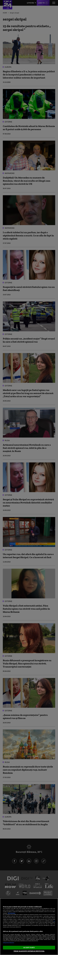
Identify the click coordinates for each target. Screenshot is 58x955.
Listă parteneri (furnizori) (8, 942)
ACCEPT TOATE (28, 947)
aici (54, 920)
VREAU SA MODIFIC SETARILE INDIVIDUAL (29, 951)
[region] (29, 926)
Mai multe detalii (11, 913)
